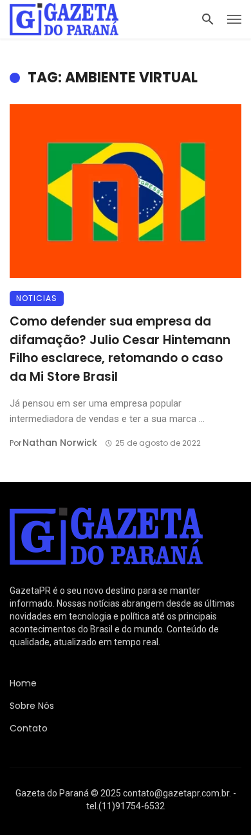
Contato (29, 728)
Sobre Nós (32, 705)
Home (23, 683)
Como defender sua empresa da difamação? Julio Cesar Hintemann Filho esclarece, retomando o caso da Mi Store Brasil (120, 349)
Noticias (36, 298)
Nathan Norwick (60, 442)
